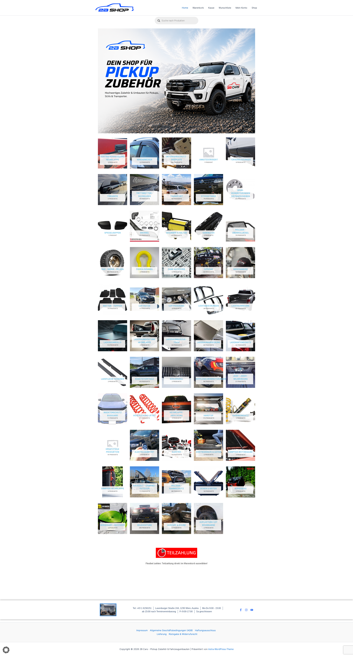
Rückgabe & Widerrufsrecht (183, 634)
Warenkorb (198, 7)
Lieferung (162, 634)
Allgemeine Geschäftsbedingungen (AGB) (171, 630)
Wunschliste (225, 7)
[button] (6, 650)
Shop (254, 7)
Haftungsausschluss (205, 630)
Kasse (211, 7)
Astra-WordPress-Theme (221, 649)
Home (185, 7)
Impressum (142, 630)
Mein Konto (241, 7)
